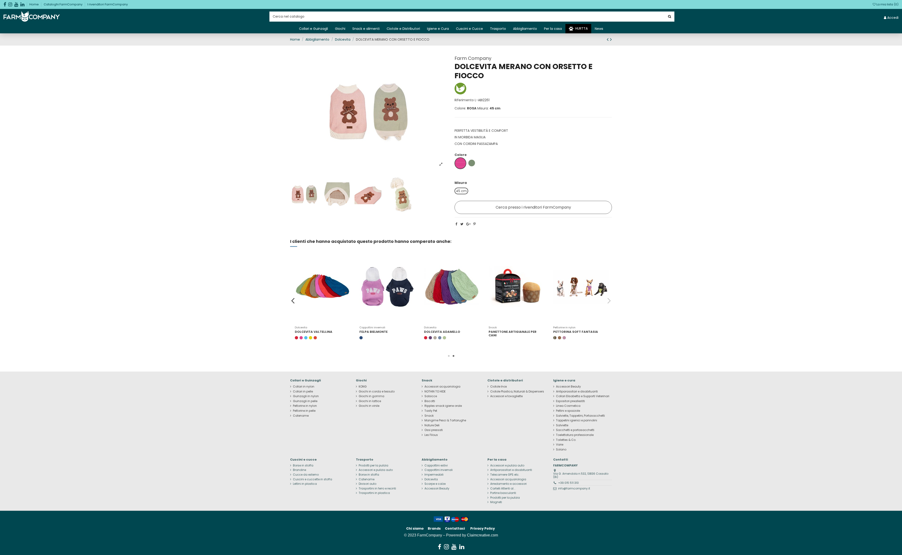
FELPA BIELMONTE (373, 332)
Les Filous (431, 435)
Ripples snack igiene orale (443, 406)
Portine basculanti (503, 493)
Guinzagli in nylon (306, 396)
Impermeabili (433, 474)
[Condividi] (456, 224)
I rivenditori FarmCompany (107, 4)
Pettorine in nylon (305, 406)
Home (34, 4)
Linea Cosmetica (568, 406)
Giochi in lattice (370, 401)
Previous (293, 300)
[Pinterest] (474, 224)
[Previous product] (608, 39)
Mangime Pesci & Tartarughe (445, 420)
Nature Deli (431, 425)
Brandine (299, 470)
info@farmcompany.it (574, 488)
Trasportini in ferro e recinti (377, 488)
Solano (561, 449)
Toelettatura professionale (575, 435)
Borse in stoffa (303, 465)
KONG (363, 386)
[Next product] (611, 39)
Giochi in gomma (371, 396)
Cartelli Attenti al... (503, 488)
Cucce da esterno (306, 474)
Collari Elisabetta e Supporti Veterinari (582, 396)
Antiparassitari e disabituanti (577, 391)
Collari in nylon (303, 386)
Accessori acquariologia (442, 386)
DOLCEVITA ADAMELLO (442, 332)
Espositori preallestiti (570, 401)
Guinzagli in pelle (305, 401)
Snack (429, 415)
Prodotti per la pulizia (373, 465)
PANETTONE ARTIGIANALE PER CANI (513, 334)
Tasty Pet (430, 410)
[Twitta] (461, 224)
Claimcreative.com (482, 535)
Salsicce (430, 396)
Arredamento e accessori (508, 483)
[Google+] (468, 224)
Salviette (562, 425)
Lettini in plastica (305, 483)
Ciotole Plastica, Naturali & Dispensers (517, 391)
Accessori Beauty (568, 386)
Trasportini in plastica (374, 493)
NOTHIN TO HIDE (435, 391)
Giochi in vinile (369, 406)
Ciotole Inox (498, 386)
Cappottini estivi (436, 465)
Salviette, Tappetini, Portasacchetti (580, 415)
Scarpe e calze (435, 483)
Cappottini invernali (438, 470)
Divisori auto (367, 483)
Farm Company (473, 58)
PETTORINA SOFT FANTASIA (575, 332)
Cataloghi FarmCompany (63, 4)
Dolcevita (431, 479)
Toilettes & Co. (566, 440)
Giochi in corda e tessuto (377, 391)
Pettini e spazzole (568, 410)
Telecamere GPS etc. (504, 474)
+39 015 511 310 (568, 483)
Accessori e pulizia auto (376, 470)
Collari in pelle (303, 391)
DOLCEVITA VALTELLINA (313, 332)
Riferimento (464, 100)
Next (609, 300)
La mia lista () (887, 4)
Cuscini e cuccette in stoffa (312, 479)
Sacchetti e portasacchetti (575, 430)
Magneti (496, 502)
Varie (559, 444)
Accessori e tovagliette (506, 396)
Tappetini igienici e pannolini (576, 420)
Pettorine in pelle (304, 410)
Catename (301, 415)
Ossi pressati (433, 430)
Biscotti (429, 401)
